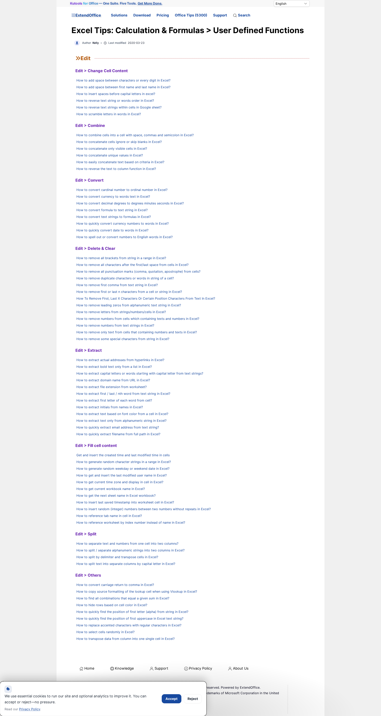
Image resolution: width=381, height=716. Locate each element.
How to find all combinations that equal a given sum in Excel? (122, 598)
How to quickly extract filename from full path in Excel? (118, 434)
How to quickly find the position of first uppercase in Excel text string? (129, 618)
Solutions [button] (119, 15)
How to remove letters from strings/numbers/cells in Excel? (121, 312)
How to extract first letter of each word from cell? (114, 400)
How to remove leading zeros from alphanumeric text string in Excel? (128, 305)
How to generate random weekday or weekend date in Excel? (122, 469)
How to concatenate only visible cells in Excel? (111, 148)
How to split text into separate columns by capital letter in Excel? (125, 564)
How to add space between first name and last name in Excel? (123, 87)
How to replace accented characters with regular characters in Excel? (128, 625)
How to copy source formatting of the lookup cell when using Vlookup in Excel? (136, 591)
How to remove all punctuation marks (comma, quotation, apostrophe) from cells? (138, 271)
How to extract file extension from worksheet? (111, 387)
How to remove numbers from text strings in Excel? (115, 325)
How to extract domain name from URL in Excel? (113, 380)
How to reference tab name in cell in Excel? (109, 516)
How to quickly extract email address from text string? (117, 427)
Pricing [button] (163, 15)
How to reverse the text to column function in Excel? (116, 169)
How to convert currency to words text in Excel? (113, 196)
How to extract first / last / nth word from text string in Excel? (123, 394)
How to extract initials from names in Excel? (109, 407)
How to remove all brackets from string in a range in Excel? (121, 258)
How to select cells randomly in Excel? (105, 632)
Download (142, 15)
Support (220, 15)
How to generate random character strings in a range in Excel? (123, 462)
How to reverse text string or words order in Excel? (115, 101)
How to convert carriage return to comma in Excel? (115, 585)
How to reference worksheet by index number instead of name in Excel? (130, 522)
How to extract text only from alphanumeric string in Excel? (121, 421)
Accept (171, 699)
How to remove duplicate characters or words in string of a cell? (125, 278)
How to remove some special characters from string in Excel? (122, 339)
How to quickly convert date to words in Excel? (112, 230)
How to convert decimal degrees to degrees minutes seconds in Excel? (130, 203)
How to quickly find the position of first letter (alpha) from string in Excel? (132, 612)
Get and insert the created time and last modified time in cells (123, 455)
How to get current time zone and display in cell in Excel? (119, 482)
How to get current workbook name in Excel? (110, 489)
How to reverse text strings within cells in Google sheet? (119, 107)
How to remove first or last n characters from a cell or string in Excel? (129, 292)
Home (89, 668)
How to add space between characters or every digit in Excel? (123, 80)
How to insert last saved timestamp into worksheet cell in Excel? (125, 502)
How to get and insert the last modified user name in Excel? (121, 475)
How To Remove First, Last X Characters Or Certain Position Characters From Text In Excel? (145, 298)
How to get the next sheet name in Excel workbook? (116, 495)
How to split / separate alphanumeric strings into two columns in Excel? (130, 550)
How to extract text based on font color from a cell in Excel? (122, 414)
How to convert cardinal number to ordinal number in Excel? (121, 190)
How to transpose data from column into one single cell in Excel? (125, 639)
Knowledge (124, 668)
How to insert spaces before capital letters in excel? (115, 94)
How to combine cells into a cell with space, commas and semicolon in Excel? (135, 135)
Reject (193, 699)
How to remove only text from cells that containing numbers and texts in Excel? (136, 332)
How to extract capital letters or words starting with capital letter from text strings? (139, 373)
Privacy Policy (200, 668)
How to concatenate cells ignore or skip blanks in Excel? (119, 142)
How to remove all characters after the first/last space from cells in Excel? (132, 265)
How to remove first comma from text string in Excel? (117, 285)
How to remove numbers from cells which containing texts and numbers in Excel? (137, 319)
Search (244, 15)
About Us (240, 668)
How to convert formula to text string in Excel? (112, 210)
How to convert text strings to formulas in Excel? (113, 217)
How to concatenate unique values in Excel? (109, 155)
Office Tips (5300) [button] (191, 15)
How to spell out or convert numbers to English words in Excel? (124, 237)
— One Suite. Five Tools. (116, 3)
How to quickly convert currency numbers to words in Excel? (122, 223)
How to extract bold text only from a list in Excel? (114, 367)
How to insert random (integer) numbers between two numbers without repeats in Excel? (143, 509)
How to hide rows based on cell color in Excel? (111, 605)
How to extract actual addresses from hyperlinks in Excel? (120, 360)
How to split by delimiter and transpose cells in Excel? (117, 557)
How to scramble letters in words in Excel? (108, 114)
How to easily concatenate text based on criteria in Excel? (120, 162)
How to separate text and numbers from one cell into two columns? (127, 543)
